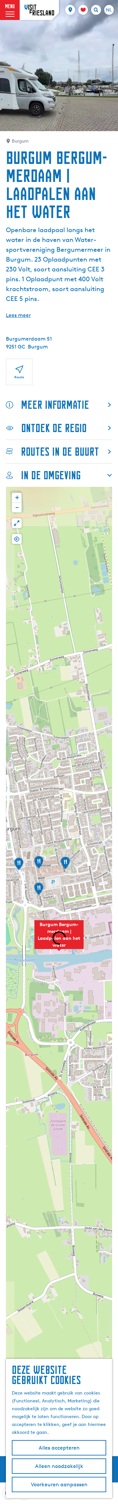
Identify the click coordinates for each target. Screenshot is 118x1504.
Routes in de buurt (60, 451)
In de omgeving (51, 475)
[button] (65, 865)
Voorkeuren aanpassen (59, 1484)
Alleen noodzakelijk (59, 1466)
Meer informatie (55, 404)
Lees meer (18, 315)
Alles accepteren (59, 1448)
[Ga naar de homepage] (39, 10)
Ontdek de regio (54, 428)
